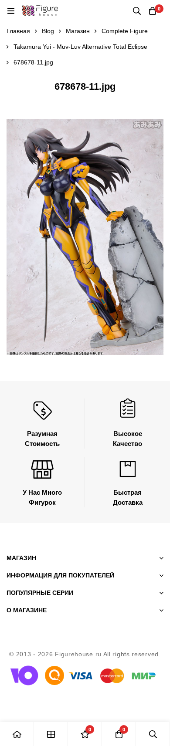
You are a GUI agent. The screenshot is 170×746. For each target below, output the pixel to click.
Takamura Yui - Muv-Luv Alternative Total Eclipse (80, 46)
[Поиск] (137, 11)
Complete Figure (125, 30)
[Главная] (17, 734)
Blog (48, 30)
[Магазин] (51, 734)
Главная (18, 30)
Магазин (78, 30)
